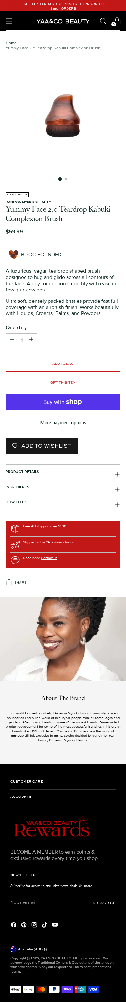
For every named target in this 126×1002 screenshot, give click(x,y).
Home (11, 43)
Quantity (16, 328)
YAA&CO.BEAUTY (56, 958)
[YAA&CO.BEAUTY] (63, 20)
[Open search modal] (103, 21)
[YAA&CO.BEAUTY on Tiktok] (45, 926)
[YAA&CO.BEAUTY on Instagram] (35, 926)
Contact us (49, 558)
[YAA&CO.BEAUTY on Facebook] (14, 926)
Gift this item (63, 382)
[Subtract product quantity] (31, 340)
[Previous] (8, 7)
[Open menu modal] (9, 21)
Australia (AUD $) (32, 949)
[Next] (118, 7)
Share (20, 582)
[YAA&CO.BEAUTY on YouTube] (55, 926)
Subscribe (104, 903)
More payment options (63, 422)
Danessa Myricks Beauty (28, 202)
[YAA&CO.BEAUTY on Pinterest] (24, 926)
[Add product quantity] (12, 340)
